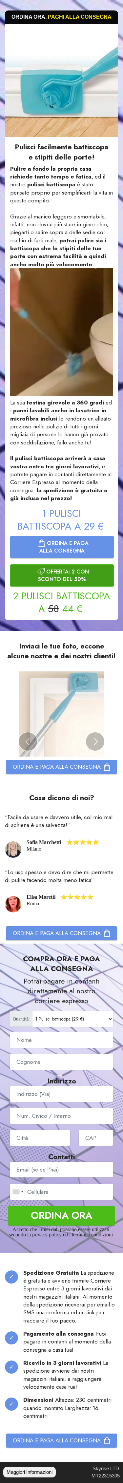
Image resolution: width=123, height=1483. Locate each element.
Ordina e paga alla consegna (64, 546)
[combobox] (17, 1191)
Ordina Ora (61, 1215)
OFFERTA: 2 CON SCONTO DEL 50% (63, 575)
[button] (28, 741)
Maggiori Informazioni (29, 1472)
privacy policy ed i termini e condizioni (72, 1234)
